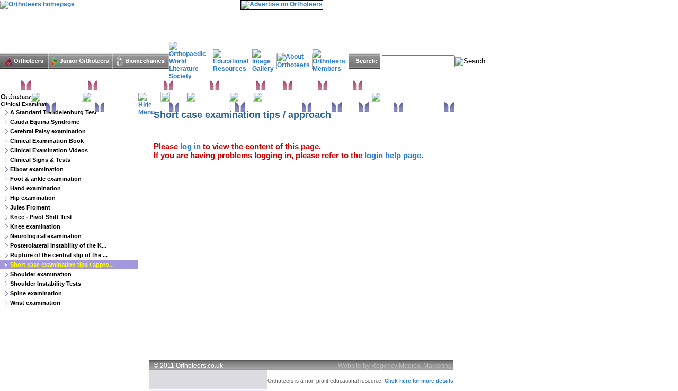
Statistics (18, 96)
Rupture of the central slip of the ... (59, 255)
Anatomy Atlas (423, 107)
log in (190, 146)
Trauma (321, 107)
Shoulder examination (41, 274)
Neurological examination (46, 236)
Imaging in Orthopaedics (125, 96)
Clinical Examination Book (47, 141)
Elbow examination (37, 169)
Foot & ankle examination (46, 179)
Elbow (274, 86)
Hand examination (35, 188)
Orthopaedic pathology (137, 107)
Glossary (381, 107)
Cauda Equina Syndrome (44, 122)
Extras (350, 107)
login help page (392, 155)
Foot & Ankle (191, 86)
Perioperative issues (207, 107)
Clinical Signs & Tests (40, 160)
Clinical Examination (59, 86)
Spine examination (36, 293)
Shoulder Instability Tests (45, 283)
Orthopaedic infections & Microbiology (316, 96)
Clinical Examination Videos (49, 150)
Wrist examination (35, 302)
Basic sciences (25, 107)
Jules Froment (30, 207)
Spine (178, 96)
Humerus (305, 86)
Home (13, 86)
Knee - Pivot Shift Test (41, 217)
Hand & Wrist (237, 86)
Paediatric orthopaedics (130, 86)
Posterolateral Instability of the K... (58, 245)
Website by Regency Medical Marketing (395, 365)
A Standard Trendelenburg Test (53, 112)
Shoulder (340, 86)
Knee (245, 96)
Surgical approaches (273, 107)
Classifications (61, 96)
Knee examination (35, 226)
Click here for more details (419, 381)
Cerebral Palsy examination (48, 131)
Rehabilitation (75, 107)
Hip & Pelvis (212, 96)
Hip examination (33, 198)
